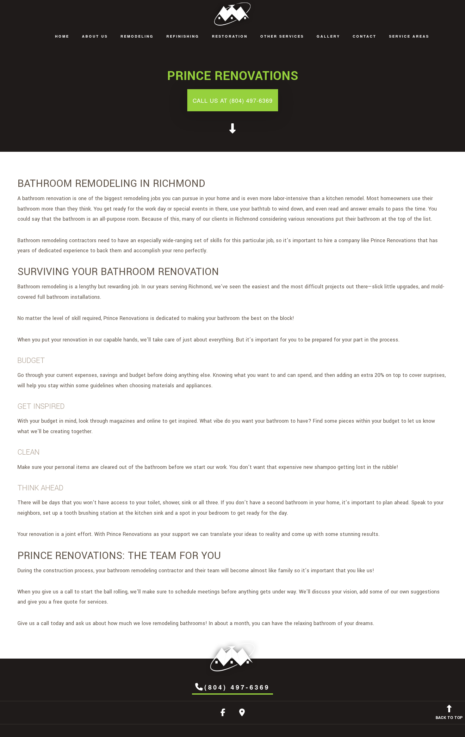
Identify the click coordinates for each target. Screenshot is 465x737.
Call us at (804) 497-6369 (233, 100)
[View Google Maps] (242, 713)
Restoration (230, 36)
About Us (95, 36)
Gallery (328, 36)
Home (62, 36)
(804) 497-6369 (237, 686)
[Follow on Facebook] (223, 713)
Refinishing (182, 36)
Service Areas (409, 36)
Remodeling (137, 36)
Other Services (282, 36)
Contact (364, 36)
